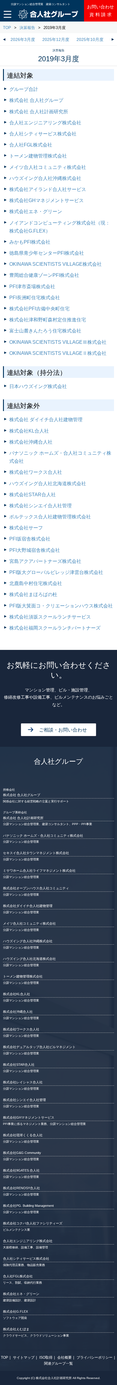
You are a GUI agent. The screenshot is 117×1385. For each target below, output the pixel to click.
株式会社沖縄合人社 (30, 442)
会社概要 (64, 1357)
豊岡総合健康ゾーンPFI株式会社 (44, 275)
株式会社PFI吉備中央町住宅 (39, 308)
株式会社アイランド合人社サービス (47, 189)
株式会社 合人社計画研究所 (38, 111)
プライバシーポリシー (94, 1357)
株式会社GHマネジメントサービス (46, 200)
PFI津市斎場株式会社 (32, 286)
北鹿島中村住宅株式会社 (35, 583)
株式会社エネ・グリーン (35, 211)
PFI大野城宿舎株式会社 (34, 550)
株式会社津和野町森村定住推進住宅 (47, 319)
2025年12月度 (55, 39)
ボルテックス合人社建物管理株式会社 (50, 516)
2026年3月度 (22, 39)
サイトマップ (23, 1357)
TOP (7, 27)
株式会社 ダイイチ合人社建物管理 (45, 419)
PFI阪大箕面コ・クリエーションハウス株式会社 (61, 605)
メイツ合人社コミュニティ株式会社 (47, 167)
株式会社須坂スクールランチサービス (50, 616)
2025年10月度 (90, 39)
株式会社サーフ (26, 527)
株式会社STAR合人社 (32, 494)
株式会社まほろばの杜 (33, 594)
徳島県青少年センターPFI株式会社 (46, 253)
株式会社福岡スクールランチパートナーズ (54, 627)
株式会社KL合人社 (29, 430)
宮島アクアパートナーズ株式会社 (45, 561)
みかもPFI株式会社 (29, 242)
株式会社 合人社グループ (36, 100)
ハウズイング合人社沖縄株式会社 (45, 178)
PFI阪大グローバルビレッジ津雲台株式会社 (56, 572)
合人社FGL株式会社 (30, 144)
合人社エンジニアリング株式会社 (45, 122)
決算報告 (27, 27)
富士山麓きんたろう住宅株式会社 (45, 330)
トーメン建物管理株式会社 (38, 155)
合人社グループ (58, 761)
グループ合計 (23, 89)
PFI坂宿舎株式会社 (29, 538)
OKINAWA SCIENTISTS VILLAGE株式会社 (55, 264)
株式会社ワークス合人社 (35, 472)
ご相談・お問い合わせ (63, 729)
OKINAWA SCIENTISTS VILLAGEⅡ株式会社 (57, 353)
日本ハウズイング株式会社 (38, 386)
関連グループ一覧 (58, 1363)
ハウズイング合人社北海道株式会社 (47, 483)
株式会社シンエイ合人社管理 (40, 505)
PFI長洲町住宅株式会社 (34, 297)
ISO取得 (45, 1357)
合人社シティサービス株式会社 (42, 133)
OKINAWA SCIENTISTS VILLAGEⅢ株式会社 (57, 342)
